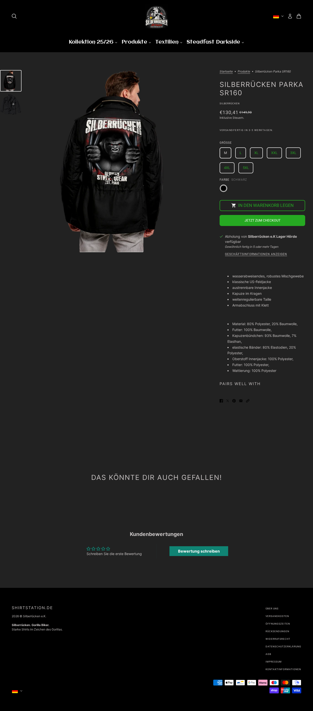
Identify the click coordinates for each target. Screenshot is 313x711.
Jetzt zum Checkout (262, 220)
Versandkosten (277, 616)
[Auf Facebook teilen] (221, 400)
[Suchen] (14, 16)
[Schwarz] (223, 188)
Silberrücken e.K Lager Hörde (272, 236)
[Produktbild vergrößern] (120, 161)
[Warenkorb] (298, 16)
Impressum (274, 661)
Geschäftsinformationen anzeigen (256, 254)
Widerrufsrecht (278, 639)
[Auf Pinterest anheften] (234, 400)
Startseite (226, 71)
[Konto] (290, 16)
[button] (247, 400)
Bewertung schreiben (199, 551)
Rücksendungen (277, 631)
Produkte (244, 71)
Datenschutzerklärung (283, 646)
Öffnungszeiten (278, 623)
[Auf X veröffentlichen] (227, 400)
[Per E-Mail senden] (241, 400)
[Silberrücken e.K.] (156, 16)
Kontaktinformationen (283, 669)
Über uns (272, 608)
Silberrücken (230, 103)
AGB (268, 654)
